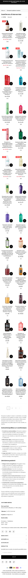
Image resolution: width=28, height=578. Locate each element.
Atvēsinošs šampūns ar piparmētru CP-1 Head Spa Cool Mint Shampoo (20, 90)
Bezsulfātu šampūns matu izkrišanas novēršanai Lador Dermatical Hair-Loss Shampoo (20, 172)
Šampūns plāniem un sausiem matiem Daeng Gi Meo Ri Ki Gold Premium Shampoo (20, 309)
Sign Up (14, 557)
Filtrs (4, 17)
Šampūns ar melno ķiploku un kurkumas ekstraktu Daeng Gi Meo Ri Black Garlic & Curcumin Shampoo (7, 391)
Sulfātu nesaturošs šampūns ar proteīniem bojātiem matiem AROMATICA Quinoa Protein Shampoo (20, 281)
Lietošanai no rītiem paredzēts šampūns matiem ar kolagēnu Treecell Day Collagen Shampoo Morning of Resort (7, 364)
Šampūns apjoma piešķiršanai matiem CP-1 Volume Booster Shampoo (20, 227)
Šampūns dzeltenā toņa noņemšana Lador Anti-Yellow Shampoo (7, 227)
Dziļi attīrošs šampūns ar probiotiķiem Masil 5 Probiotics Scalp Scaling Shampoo (7, 118)
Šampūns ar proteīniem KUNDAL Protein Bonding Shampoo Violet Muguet (21, 336)
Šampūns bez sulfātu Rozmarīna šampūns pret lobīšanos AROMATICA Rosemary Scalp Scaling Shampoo (7, 200)
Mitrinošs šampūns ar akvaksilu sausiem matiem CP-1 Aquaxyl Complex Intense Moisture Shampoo (20, 63)
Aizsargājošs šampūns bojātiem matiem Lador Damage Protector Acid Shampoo (7, 172)
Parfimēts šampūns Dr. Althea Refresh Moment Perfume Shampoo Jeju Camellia (7, 280)
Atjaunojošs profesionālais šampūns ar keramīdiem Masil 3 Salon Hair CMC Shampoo (7, 91)
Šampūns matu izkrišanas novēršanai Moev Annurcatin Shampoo (20, 252)
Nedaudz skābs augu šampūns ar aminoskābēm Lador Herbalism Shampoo (20, 144)
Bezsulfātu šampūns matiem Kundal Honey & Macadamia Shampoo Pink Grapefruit (20, 363)
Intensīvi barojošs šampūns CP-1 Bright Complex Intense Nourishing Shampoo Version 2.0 (20, 36)
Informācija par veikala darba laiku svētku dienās (14, 527)
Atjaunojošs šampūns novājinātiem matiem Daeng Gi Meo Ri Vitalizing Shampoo (20, 198)
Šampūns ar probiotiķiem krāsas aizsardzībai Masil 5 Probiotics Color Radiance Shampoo (7, 144)
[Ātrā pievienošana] (11, 29)
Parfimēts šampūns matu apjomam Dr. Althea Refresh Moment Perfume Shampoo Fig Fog (7, 309)
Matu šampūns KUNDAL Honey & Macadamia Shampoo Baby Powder (7, 336)
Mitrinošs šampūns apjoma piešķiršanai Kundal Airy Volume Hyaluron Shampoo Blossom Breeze (21, 391)
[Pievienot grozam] (11, 220)
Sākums (3, 10)
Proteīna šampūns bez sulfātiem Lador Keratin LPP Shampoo (7, 62)
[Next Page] (19, 408)
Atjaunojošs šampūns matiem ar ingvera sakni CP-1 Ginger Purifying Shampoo (7, 35)
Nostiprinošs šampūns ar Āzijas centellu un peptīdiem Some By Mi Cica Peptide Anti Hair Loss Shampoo (7, 253)
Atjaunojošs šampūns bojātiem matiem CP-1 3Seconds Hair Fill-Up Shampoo (20, 118)
